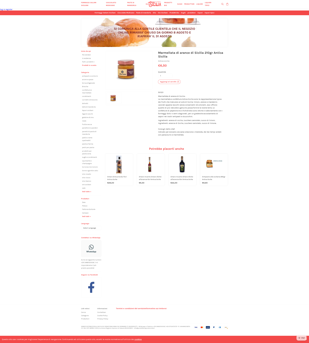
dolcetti (85, 103)
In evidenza (86, 58)
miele (84, 121)
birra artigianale (88, 83)
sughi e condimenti (89, 157)
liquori (199, 4)
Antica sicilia (163, 61)
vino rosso (86, 178)
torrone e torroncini (90, 167)
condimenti (86, 96)
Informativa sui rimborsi (156, 308)
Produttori (85, 319)
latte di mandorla (89, 107)
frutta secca (87, 124)
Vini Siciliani (155, 4)
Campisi (85, 213)
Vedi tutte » (86, 192)
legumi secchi (87, 114)
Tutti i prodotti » (88, 62)
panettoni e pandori (90, 128)
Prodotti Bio (168, 4)
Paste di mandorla (131, 4)
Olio (147, 4)
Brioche (85, 87)
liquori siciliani (87, 110)
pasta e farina (87, 144)
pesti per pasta (88, 147)
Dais (84, 202)
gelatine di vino (88, 117)
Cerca (83, 312)
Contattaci (101, 312)
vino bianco (86, 181)
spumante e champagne (87, 162)
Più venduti (86, 55)
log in (3, 9)
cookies (138, 339)
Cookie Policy (102, 316)
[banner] (91, 286)
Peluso (84, 206)
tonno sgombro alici (90, 171)
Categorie (85, 316)
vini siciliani (86, 185)
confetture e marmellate (87, 91)
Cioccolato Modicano (111, 4)
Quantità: (162, 72)
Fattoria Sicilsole (88, 209)
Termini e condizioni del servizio (130, 308)
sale (83, 188)
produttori (189, 4)
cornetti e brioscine (89, 100)
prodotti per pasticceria (87, 152)
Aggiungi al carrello (168, 82)
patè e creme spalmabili (87, 139)
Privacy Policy (102, 319)
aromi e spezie (87, 80)
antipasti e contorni (90, 76)
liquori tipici (208, 4)
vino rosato (86, 174)
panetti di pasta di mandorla (89, 132)
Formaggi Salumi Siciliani (88, 4)
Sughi (179, 4)
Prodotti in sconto (89, 65)
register (9, 9)
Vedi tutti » (86, 216)
